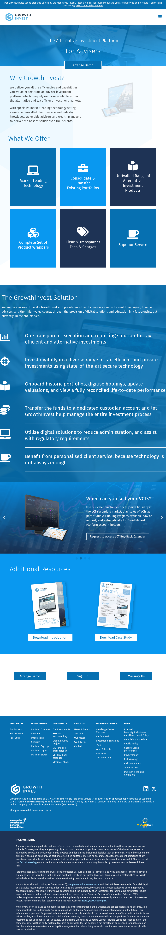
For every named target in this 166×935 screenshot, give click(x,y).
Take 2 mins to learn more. (89, 5)
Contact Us (79, 746)
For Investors (16, 733)
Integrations (37, 737)
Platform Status (39, 754)
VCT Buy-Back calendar (60, 756)
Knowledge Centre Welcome (105, 731)
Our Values (79, 737)
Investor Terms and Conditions (134, 773)
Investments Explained (107, 740)
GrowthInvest (17, 798)
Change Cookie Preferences (131, 749)
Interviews (101, 753)
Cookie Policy (131, 743)
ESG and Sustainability (60, 735)
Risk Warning (130, 759)
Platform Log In (39, 750)
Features (35, 733)
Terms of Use (131, 767)
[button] (160, 16)
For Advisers (16, 729)
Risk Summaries (132, 763)
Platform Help (103, 736)
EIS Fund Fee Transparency (60, 749)
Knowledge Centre (123, 251)
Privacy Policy (131, 755)
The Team (79, 733)
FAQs (98, 745)
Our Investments (61, 729)
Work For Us (80, 742)
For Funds (15, 737)
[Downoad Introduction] (50, 605)
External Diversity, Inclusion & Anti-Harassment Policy (136, 732)
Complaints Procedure (135, 739)
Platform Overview (40, 729)
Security (35, 742)
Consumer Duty (103, 757)
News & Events (82, 729)
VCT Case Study (61, 762)
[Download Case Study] (116, 605)
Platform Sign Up (40, 746)
